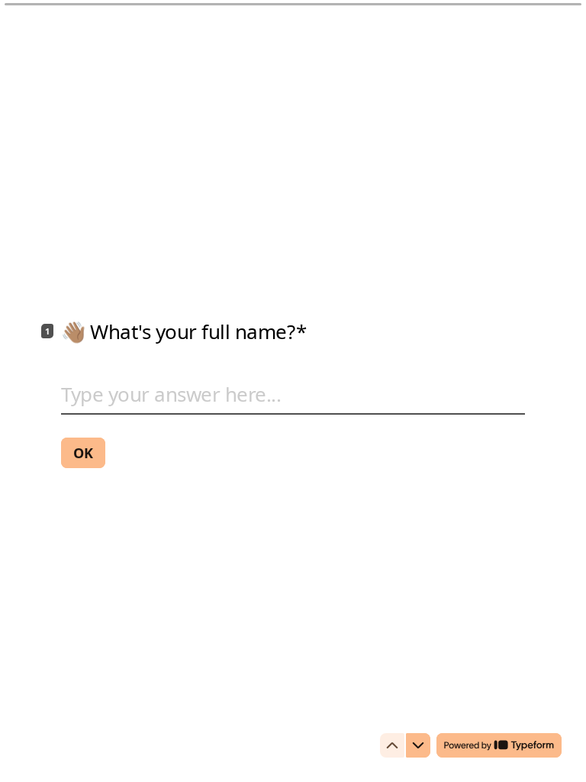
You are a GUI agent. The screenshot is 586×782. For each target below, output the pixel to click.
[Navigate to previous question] (392, 745)
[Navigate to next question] (418, 745)
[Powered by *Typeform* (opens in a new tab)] (499, 745)
